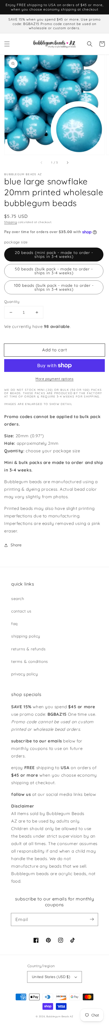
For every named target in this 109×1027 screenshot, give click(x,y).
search (17, 598)
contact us (21, 611)
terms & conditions (29, 661)
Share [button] (16, 544)
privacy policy (24, 674)
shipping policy (25, 636)
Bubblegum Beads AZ (59, 1016)
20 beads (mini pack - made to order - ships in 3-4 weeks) (54, 254)
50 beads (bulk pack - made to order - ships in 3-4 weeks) (54, 270)
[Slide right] (67, 162)
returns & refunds (28, 648)
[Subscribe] (92, 919)
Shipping (10, 222)
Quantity (11, 301)
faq (14, 623)
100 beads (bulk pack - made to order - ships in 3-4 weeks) (54, 287)
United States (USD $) (51, 976)
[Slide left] (41, 162)
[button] (7, 44)
